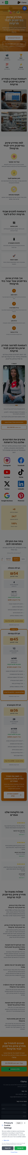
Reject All (7, 1148)
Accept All (20, 1148)
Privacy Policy (14, 1152)
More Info (6, 1140)
